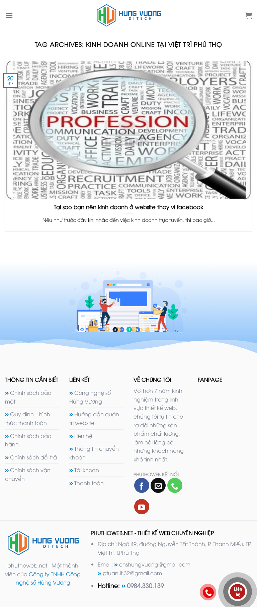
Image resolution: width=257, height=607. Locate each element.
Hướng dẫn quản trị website (94, 418)
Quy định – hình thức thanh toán (27, 418)
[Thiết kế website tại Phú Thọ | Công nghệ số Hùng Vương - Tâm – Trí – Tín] (128, 15)
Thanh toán (89, 483)
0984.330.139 (145, 585)
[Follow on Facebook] (141, 485)
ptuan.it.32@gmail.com (132, 573)
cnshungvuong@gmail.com (154, 564)
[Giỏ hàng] (248, 15)
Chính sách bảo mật (28, 397)
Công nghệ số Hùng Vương (90, 397)
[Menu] (9, 15)
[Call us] (174, 485)
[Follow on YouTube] (141, 506)
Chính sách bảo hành (28, 440)
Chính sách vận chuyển (28, 474)
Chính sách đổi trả (33, 457)
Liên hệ (83, 435)
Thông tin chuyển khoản (94, 453)
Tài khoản (86, 469)
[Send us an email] (158, 485)
